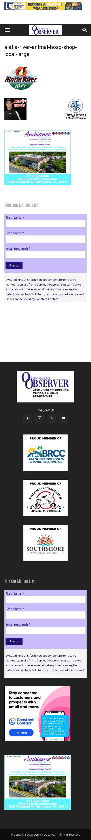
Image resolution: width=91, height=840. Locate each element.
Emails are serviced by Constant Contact (32, 299)
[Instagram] (39, 418)
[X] (51, 418)
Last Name (15, 233)
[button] (7, 30)
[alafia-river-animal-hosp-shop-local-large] (21, 93)
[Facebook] (27, 418)
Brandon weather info (37, 345)
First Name (15, 217)
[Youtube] (63, 418)
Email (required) (18, 249)
